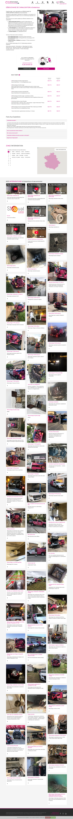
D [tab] (10, 153)
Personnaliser (47, 817)
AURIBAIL (13, 155)
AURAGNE (13, 153)
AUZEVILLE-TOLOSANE (16, 157)
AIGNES (13, 151)
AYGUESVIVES (27, 157)
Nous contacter (46, 68)
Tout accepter (53, 817)
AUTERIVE (26, 155)
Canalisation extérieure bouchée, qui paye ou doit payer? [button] (18, 135)
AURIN (17, 155)
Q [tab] (10, 162)
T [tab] (8, 165)
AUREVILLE (18, 153)
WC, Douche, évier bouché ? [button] (12, 133)
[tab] (36, 120)
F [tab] (10, 155)
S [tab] (10, 163)
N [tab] (8, 160)
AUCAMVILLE (27, 151)
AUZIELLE (22, 157)
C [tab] (8, 153)
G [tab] (8, 156)
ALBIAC (22, 151)
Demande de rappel (27, 68)
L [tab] (8, 158)
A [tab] (8, 151)
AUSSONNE (21, 155)
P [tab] (8, 162)
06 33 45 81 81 (27, 64)
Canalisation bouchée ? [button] (11, 120)
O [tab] (10, 160)
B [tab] (10, 151)
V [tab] (10, 165)
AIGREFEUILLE (18, 151)
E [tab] (8, 155)
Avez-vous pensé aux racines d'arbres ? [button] (15, 130)
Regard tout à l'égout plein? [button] (12, 137)
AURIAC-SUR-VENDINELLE (25, 153)
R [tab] (8, 163)
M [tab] (10, 158)
